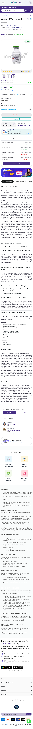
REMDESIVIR (4, 100)
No (25, 412)
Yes (10, 412)
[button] (3, 3)
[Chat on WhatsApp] (28, 721)
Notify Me (15, 119)
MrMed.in (8, 724)
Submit (29, 714)
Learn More (27, 133)
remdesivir (4, 22)
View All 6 (15, 163)
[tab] (4, 76)
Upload (26, 10)
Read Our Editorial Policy (16, 441)
